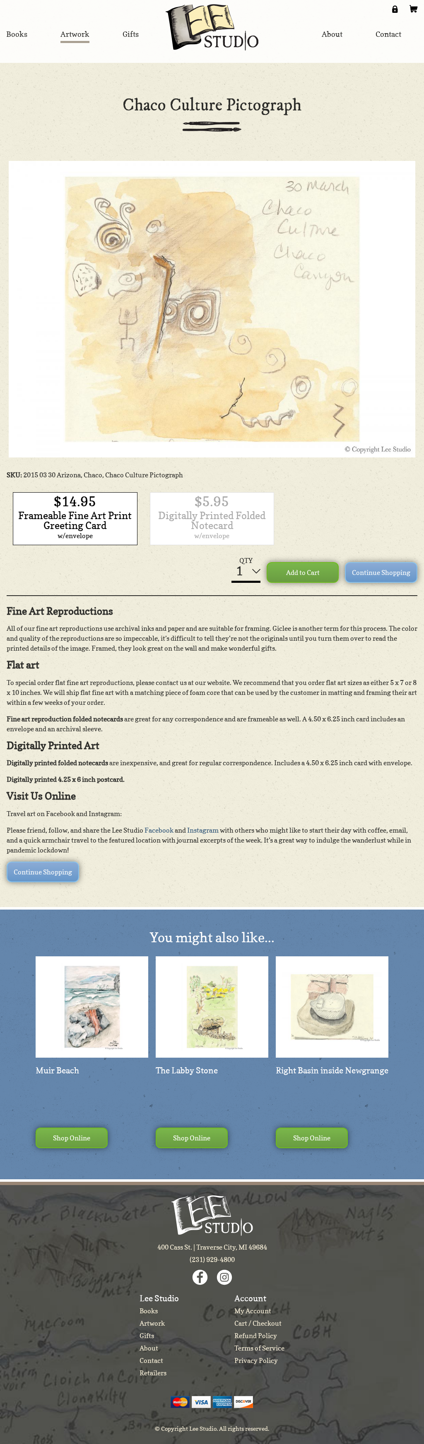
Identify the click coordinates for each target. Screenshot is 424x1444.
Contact (151, 1360)
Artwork (152, 1323)
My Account (252, 1311)
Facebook (159, 830)
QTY (246, 560)
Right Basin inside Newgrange (332, 1070)
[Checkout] (414, 9)
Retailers (153, 1373)
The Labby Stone (187, 1070)
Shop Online (71, 1138)
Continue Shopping (381, 572)
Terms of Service (259, 1348)
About (149, 1348)
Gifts (147, 1335)
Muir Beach (57, 1070)
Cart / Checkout (258, 1323)
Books (149, 1311)
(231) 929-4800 (212, 1259)
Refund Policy (255, 1335)
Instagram (203, 830)
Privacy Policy (256, 1360)
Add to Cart (303, 572)
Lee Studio (212, 27)
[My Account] (395, 9)
